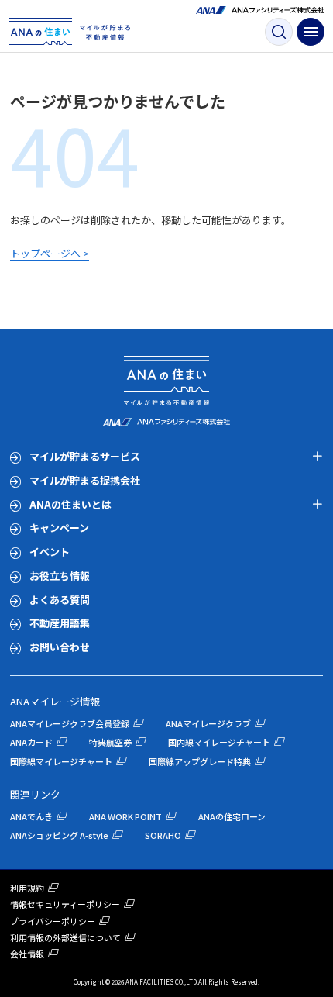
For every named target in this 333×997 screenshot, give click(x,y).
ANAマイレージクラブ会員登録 (69, 723)
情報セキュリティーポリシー (65, 904)
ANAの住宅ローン (232, 816)
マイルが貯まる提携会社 (84, 480)
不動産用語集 (59, 623)
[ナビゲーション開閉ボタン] (310, 32)
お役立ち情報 (59, 575)
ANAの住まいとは (70, 504)
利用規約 (27, 887)
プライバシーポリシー (52, 921)
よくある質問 (59, 599)
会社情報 (27, 953)
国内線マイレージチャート (219, 742)
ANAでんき (31, 816)
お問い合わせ (59, 647)
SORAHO (163, 835)
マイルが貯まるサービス (84, 456)
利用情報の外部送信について (65, 937)
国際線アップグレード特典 (200, 761)
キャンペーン (59, 527)
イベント (49, 551)
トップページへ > (49, 253)
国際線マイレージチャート (61, 761)
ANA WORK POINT (125, 816)
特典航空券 (110, 742)
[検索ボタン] (279, 32)
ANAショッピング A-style (59, 835)
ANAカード (31, 742)
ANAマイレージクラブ (208, 723)
